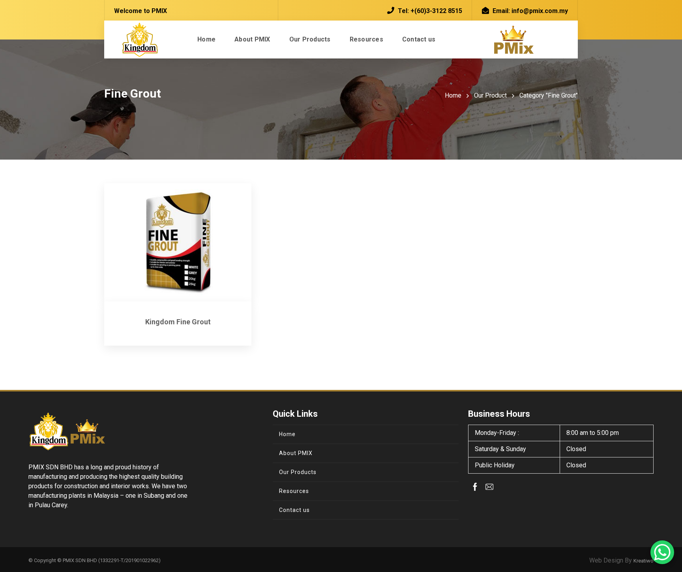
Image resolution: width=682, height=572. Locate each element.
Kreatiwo (643, 561)
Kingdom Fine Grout (178, 322)
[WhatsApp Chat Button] (662, 552)
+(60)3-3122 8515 (436, 11)
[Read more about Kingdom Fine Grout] (177, 242)
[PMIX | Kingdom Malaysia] (139, 39)
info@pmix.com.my (540, 11)
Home (453, 95)
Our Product (490, 95)
